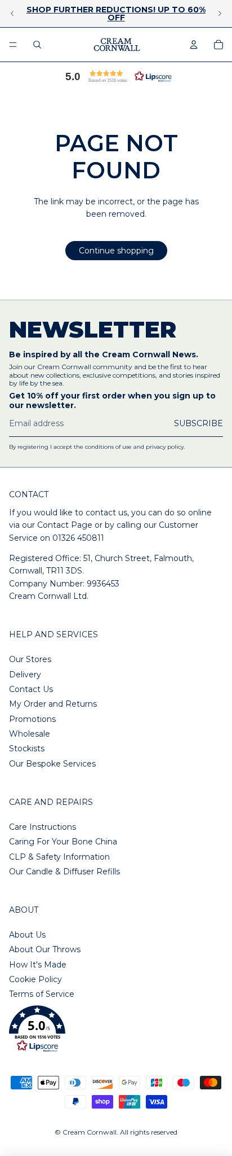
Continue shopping (116, 251)
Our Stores (30, 659)
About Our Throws (45, 949)
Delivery (25, 674)
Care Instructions (42, 827)
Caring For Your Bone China (63, 842)
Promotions (32, 719)
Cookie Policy (35, 979)
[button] (116, 76)
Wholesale (29, 734)
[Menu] (13, 45)
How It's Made (37, 965)
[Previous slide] (12, 13)
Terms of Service (41, 994)
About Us (27, 935)
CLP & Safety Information (59, 857)
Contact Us (31, 689)
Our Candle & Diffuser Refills (64, 871)
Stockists (26, 748)
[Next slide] (219, 13)
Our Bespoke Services (52, 764)
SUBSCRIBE (198, 423)
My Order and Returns (53, 704)
